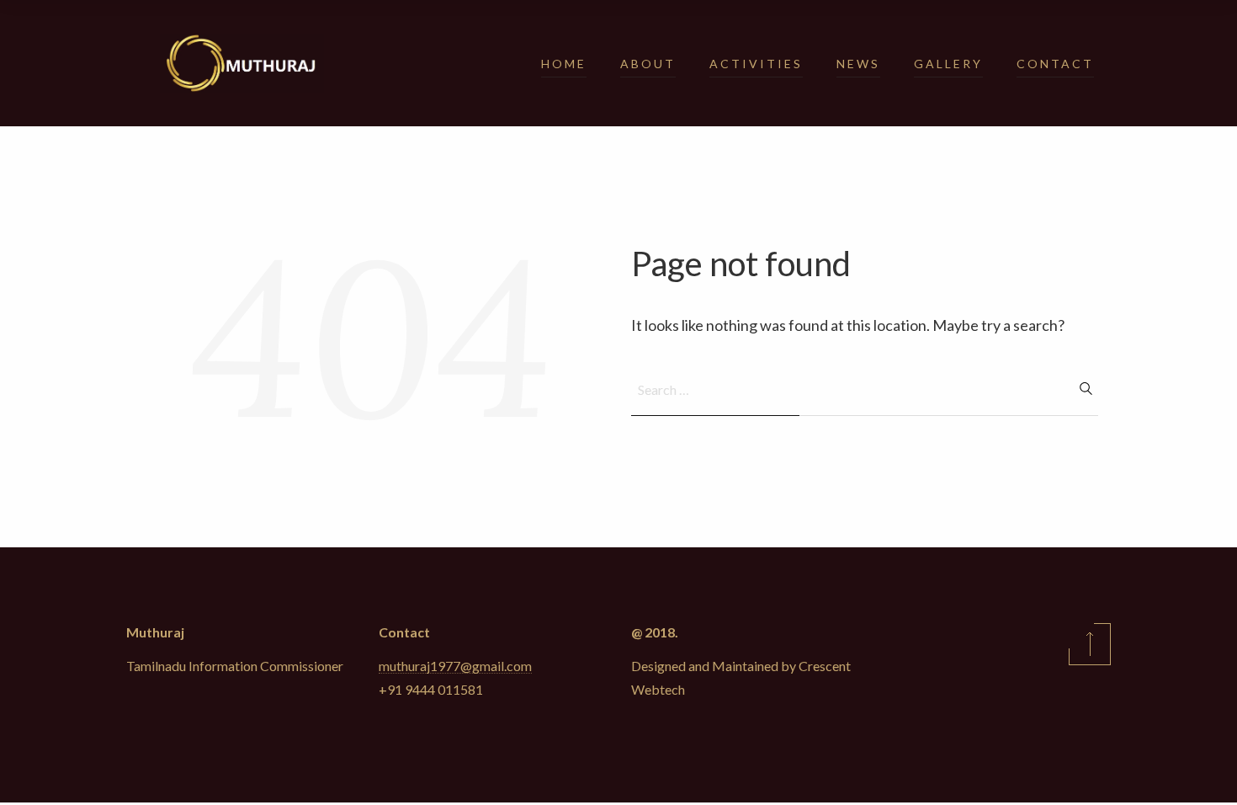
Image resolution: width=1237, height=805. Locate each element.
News (858, 63)
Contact (1055, 63)
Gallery (948, 63)
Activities (756, 63)
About (648, 63)
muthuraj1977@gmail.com (455, 666)
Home (564, 63)
